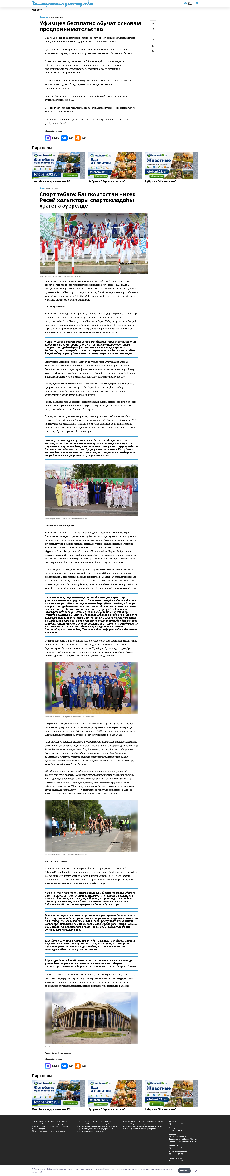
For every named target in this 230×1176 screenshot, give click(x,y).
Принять (184, 1170)
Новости (37, 9)
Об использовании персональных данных (48, 1131)
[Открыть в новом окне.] (52, 138)
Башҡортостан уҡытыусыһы (62, 3)
